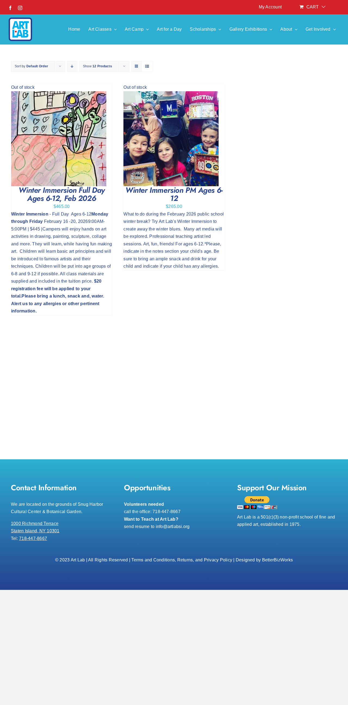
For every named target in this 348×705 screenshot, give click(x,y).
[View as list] (147, 66)
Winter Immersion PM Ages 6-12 (174, 194)
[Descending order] (72, 66)
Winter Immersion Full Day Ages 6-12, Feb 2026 (61, 194)
